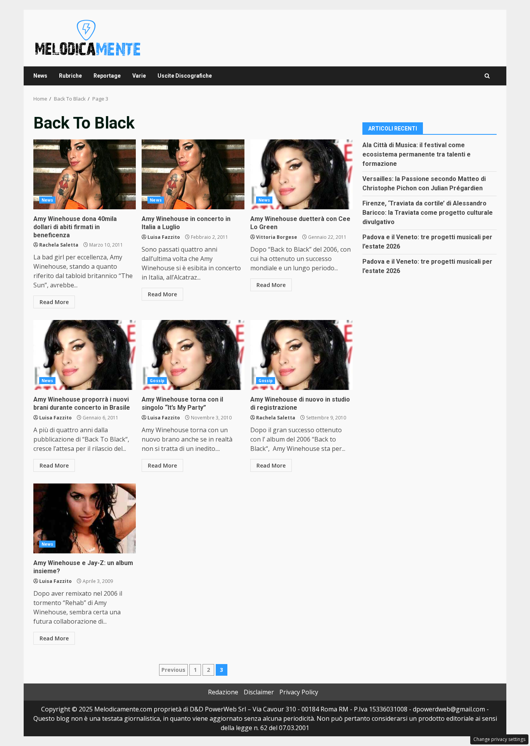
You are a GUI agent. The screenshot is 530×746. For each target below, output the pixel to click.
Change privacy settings (499, 739)
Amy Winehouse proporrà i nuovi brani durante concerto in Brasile (84, 355)
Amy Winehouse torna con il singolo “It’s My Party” (193, 355)
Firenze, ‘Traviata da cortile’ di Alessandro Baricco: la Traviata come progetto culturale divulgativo (427, 212)
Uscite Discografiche (185, 76)
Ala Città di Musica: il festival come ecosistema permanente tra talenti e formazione (416, 154)
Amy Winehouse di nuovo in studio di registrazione (301, 355)
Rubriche (70, 76)
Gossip (157, 380)
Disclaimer (259, 692)
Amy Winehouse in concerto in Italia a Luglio (193, 174)
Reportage (107, 76)
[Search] (487, 75)
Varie (139, 76)
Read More (54, 302)
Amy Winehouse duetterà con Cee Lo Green (301, 174)
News (40, 76)
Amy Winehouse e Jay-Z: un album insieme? (84, 518)
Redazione (223, 692)
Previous (173, 669)
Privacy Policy (298, 692)
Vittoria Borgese (276, 237)
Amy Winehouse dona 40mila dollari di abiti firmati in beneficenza (84, 174)
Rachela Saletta (58, 245)
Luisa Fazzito (163, 237)
